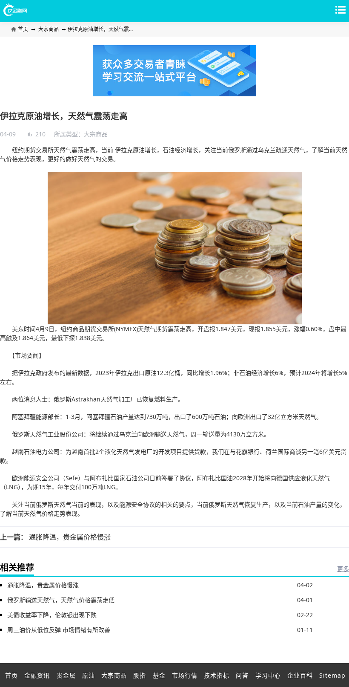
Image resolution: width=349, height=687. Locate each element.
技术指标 (216, 675)
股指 (139, 675)
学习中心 (268, 675)
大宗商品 (48, 29)
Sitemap (332, 675)
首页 (23, 29)
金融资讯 (37, 675)
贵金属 (66, 675)
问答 (242, 675)
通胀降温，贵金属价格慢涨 (70, 537)
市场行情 (184, 675)
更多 (343, 569)
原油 (88, 675)
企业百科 (300, 675)
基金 (159, 675)
